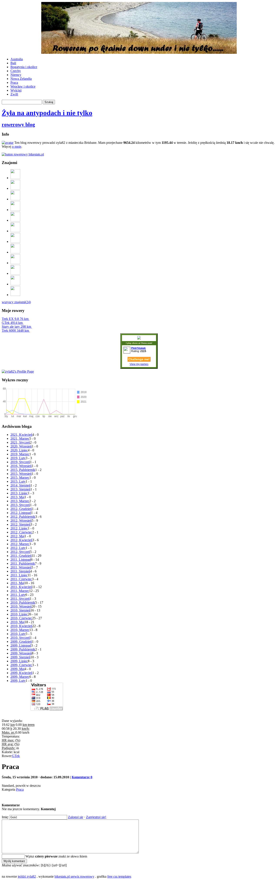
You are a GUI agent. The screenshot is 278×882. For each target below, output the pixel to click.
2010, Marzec (19, 630)
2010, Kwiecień (21, 626)
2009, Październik (22, 649)
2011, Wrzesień (20, 567)
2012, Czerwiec (21, 532)
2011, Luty (17, 595)
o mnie (16, 146)
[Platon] (15, 209)
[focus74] (15, 199)
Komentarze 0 (82, 777)
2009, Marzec (19, 677)
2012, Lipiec (19, 528)
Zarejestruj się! (96, 817)
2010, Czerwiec (21, 618)
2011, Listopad (20, 559)
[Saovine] (15, 220)
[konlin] (15, 231)
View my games (139, 364)
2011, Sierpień (20, 571)
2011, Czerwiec (21, 579)
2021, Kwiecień (21, 434)
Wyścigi (16, 90)
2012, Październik (22, 516)
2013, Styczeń (20, 505)
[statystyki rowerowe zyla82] (23, 154)
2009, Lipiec (19, 661)
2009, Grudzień (21, 641)
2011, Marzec (19, 591)
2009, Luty (18, 680)
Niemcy (15, 75)
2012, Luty (18, 548)
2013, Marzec (19, 501)
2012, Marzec (19, 544)
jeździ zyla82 (27, 876)
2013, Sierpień (20, 489)
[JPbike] (15, 263)
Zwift (14, 94)
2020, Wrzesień (21, 446)
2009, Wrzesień (21, 653)
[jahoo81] (15, 241)
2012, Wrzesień (21, 520)
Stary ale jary (16, 326)
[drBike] (15, 284)
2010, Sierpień (20, 610)
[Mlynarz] (15, 295)
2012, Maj (17, 536)
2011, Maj (17, 583)
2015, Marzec (19, 477)
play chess (132, 343)
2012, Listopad (20, 513)
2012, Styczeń (20, 552)
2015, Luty (18, 481)
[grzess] (15, 188)
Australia (16, 59)
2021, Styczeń (20, 442)
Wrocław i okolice (22, 86)
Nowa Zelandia (21, 78)
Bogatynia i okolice (23, 67)
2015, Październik (22, 470)
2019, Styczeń (20, 462)
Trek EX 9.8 (15, 319)
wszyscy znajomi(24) (16, 302)
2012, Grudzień (21, 509)
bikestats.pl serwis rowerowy (74, 876)
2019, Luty (18, 458)
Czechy (15, 71)
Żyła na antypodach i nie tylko (47, 113)
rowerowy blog (18, 124)
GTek (12, 323)
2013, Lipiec (19, 493)
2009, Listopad (20, 645)
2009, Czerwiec (21, 665)
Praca (14, 82)
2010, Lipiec (19, 614)
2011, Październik (22, 563)
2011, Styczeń (20, 598)
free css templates (119, 876)
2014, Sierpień (20, 485)
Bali (13, 63)
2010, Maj (17, 622)
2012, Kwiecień (21, 540)
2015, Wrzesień (21, 473)
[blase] (15, 273)
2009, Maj (17, 669)
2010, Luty (18, 634)
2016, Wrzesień (21, 466)
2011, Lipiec (19, 575)
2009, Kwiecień (21, 673)
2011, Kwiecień (21, 587)
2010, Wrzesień (21, 606)
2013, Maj (17, 497)
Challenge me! (139, 359)
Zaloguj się (75, 817)
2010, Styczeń (20, 637)
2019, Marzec (19, 454)
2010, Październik (22, 602)
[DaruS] (15, 178)
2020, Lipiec (19, 450)
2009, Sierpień (20, 657)
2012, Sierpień (20, 524)
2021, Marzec (19, 438)
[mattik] (15, 252)
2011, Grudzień (21, 555)
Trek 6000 (15, 330)
